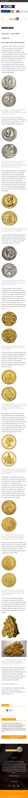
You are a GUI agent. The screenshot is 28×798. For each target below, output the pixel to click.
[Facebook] (9, 786)
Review (11, 27)
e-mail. (12, 694)
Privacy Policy (11, 791)
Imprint (5, 791)
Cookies (16, 791)
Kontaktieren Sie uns (14, 776)
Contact (14, 793)
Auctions (5, 27)
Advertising (22, 791)
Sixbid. (16, 684)
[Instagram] (14, 786)
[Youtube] (18, 786)
